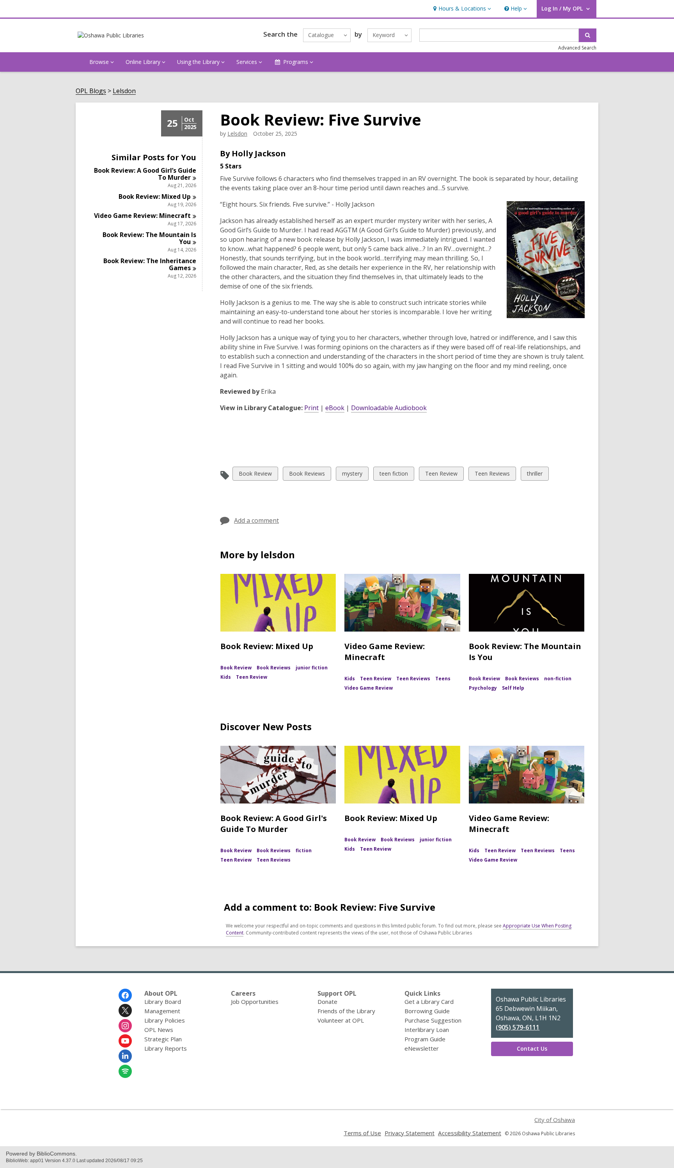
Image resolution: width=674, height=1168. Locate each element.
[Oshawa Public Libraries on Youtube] (125, 1041)
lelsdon (237, 133)
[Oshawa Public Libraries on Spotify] (125, 1071)
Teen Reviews (492, 475)
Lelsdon (124, 91)
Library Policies (164, 1020)
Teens (443, 678)
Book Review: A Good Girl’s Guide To (145, 174)
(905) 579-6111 (517, 1027)
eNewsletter (421, 1048)
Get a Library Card (429, 1001)
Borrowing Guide (427, 1011)
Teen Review (441, 475)
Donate (327, 1001)
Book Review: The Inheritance (149, 264)
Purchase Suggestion (432, 1020)
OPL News (158, 1030)
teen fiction (393, 475)
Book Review (255, 475)
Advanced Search (577, 47)
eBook (334, 407)
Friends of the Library (346, 1011)
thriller (535, 475)
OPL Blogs (91, 91)
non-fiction (557, 678)
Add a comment (256, 520)
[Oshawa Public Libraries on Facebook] (125, 995)
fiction (304, 850)
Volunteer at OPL (340, 1020)
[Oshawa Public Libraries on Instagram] (125, 1025)
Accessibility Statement (469, 1133)
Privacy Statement (410, 1133)
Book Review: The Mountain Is (149, 238)
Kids (225, 677)
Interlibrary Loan (426, 1030)
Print (311, 407)
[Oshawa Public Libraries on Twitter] (125, 1010)
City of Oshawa (554, 1120)
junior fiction (312, 667)
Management (162, 1011)
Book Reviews (307, 475)
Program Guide (424, 1039)
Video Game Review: (142, 215)
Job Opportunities (254, 1001)
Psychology (483, 688)
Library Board (162, 1001)
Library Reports (165, 1048)
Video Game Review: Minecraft (384, 651)
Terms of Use (362, 1133)
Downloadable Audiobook (389, 407)
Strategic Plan (163, 1039)
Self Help (513, 688)
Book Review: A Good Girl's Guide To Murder (273, 823)
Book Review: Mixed (155, 196)
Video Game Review (368, 688)
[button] (461, 9)
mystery (352, 475)
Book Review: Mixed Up (266, 646)
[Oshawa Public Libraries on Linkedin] (125, 1056)
